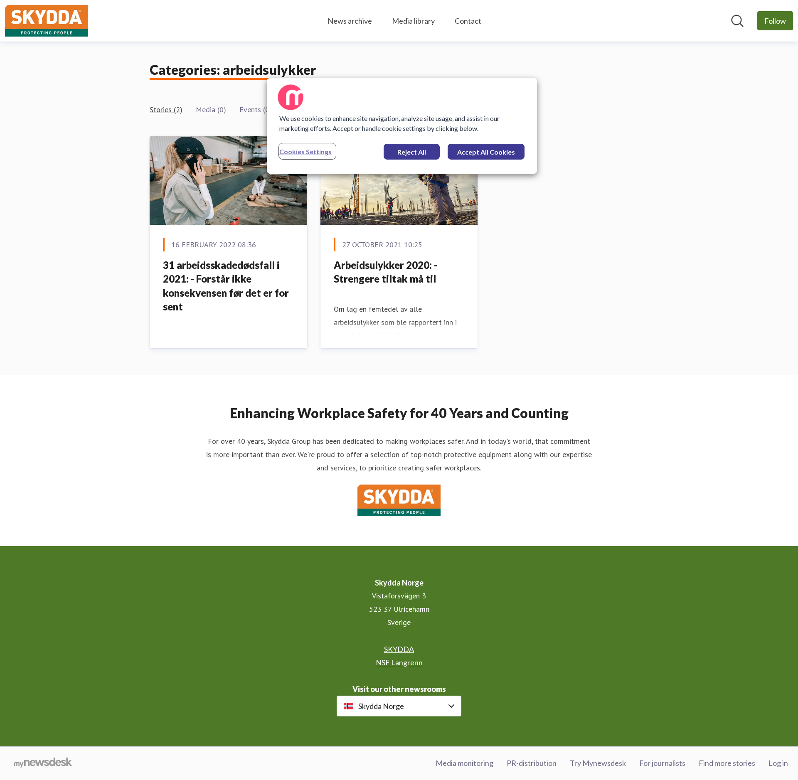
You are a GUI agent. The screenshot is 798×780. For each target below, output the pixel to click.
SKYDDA (399, 649)
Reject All (411, 152)
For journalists (662, 763)
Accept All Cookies (486, 152)
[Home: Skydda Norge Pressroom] (46, 21)
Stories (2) (166, 109)
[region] (402, 126)
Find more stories (727, 763)
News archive (350, 20)
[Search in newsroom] (737, 20)
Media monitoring (464, 763)
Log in (778, 763)
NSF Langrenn (399, 662)
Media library (413, 20)
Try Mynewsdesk (598, 763)
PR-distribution (532, 763)
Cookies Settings (305, 151)
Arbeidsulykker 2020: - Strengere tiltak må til (385, 272)
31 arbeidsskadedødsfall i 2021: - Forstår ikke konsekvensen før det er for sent (226, 286)
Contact (468, 20)
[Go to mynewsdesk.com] (43, 763)
